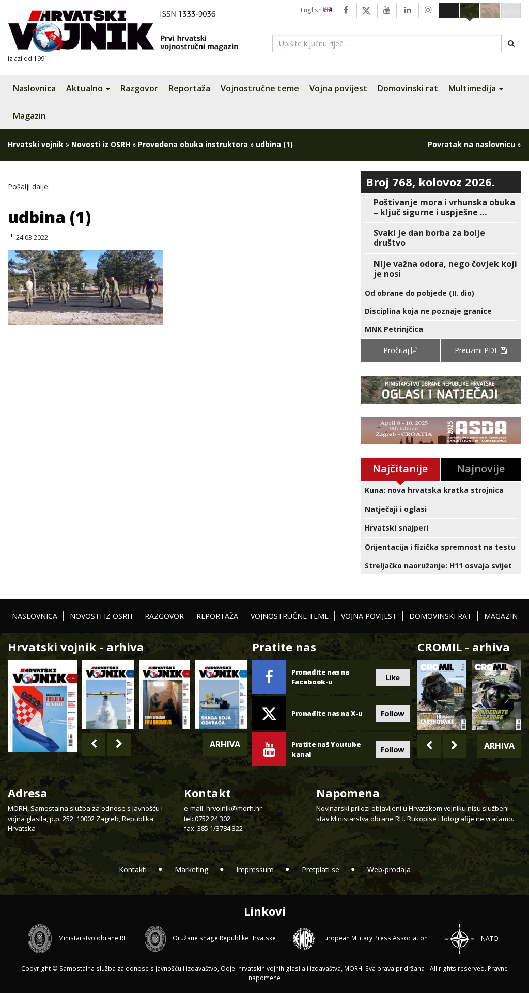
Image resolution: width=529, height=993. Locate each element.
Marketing (191, 869)
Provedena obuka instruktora (193, 144)
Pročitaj (397, 350)
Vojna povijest (338, 88)
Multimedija (473, 88)
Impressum (255, 869)
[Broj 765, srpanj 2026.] (165, 694)
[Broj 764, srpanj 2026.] (221, 694)
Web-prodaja (389, 869)
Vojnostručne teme (260, 88)
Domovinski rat (408, 88)
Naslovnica (34, 88)
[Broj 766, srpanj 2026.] (108, 694)
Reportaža (189, 88)
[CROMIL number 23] (442, 695)
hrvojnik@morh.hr (234, 808)
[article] (441, 207)
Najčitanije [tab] (400, 468)
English (312, 10)
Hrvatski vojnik (36, 144)
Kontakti (133, 869)
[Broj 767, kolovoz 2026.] (42, 705)
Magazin (29, 115)
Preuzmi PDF (478, 350)
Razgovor (139, 88)
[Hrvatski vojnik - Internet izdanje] (130, 32)
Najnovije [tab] (481, 468)
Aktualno (85, 88)
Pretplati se (320, 869)
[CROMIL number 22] (496, 695)
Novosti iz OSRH (100, 144)
